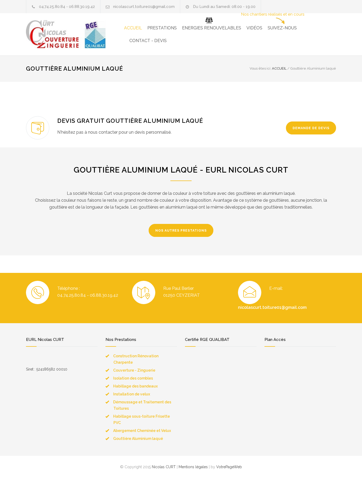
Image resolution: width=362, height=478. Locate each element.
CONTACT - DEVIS (148, 40)
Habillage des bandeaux (135, 386)
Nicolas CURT (164, 467)
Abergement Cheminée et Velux (142, 431)
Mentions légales (193, 467)
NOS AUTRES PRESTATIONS (181, 230)
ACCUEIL (133, 27)
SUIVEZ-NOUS (282, 27)
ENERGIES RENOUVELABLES (211, 27)
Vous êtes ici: (260, 68)
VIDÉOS (254, 27)
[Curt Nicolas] (75, 34)
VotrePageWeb (229, 467)
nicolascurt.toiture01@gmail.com (272, 307)
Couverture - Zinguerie (134, 370)
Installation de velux (131, 394)
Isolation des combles (133, 378)
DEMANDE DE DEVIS (311, 128)
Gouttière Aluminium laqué (138, 438)
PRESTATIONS (162, 27)
